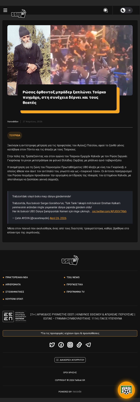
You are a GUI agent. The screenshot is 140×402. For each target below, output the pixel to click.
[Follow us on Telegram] (88, 345)
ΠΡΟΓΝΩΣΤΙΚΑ (75, 284)
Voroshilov (12, 121)
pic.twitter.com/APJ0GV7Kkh (109, 211)
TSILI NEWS (73, 277)
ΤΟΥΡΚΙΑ (14, 135)
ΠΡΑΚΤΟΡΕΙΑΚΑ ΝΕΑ (16, 277)
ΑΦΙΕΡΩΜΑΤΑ (13, 284)
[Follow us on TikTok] (79, 345)
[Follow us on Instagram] (70, 345)
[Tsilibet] (18, 14)
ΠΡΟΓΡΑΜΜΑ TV (76, 291)
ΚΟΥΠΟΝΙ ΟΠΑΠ (14, 299)
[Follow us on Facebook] (61, 345)
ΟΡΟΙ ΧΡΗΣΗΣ (70, 372)
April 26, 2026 (58, 218)
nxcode (77, 391)
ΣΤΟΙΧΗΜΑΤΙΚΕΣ (14, 291)
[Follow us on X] (52, 345)
